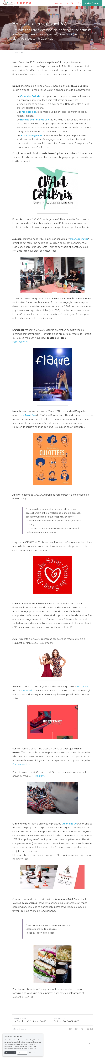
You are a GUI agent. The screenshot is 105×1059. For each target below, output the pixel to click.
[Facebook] (70, 1029)
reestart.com (83, 686)
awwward (26, 690)
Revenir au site (20, 1029)
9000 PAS (40, 775)
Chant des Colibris (30, 96)
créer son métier (79, 238)
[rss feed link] (91, 1029)
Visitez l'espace (92, 3)
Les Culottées (28, 415)
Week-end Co (69, 823)
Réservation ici (20, 341)
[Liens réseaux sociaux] (78, 3)
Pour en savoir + (21, 764)
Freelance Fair (28, 111)
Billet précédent (20, 1018)
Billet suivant (59, 1018)
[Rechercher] (72, 3)
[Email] (88, 1029)
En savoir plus (32, 1048)
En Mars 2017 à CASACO (67, 1021)
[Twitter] (76, 1029)
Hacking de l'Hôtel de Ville (35, 119)
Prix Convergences (31, 135)
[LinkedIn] (82, 1029)
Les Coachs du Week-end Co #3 (29, 1021)
